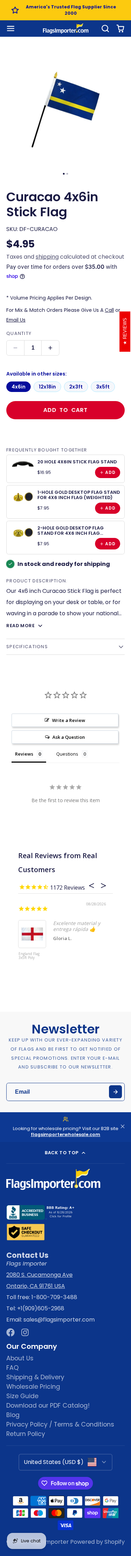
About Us (20, 1358)
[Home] (65, 28)
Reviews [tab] (24, 754)
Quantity (18, 333)
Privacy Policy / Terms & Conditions (60, 1424)
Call (109, 310)
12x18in (47, 386)
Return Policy (25, 1434)
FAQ (12, 1368)
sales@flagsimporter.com (59, 1320)
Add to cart (65, 410)
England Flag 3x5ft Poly (29, 956)
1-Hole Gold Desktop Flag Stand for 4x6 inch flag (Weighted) (78, 494)
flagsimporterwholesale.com (65, 1134)
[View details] (23, 464)
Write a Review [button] (68, 720)
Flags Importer (48, 1542)
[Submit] (115, 1091)
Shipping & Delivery (35, 1377)
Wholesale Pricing (33, 1386)
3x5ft (103, 386)
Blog (13, 1415)
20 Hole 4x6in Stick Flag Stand (77, 462)
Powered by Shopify (97, 1542)
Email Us (16, 319)
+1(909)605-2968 (40, 1308)
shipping (47, 257)
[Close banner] (123, 1127)
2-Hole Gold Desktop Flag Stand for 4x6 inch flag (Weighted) (70, 533)
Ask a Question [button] (68, 737)
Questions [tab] (67, 754)
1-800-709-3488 (54, 1297)
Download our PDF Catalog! (48, 1405)
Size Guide (22, 1396)
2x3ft (76, 386)
